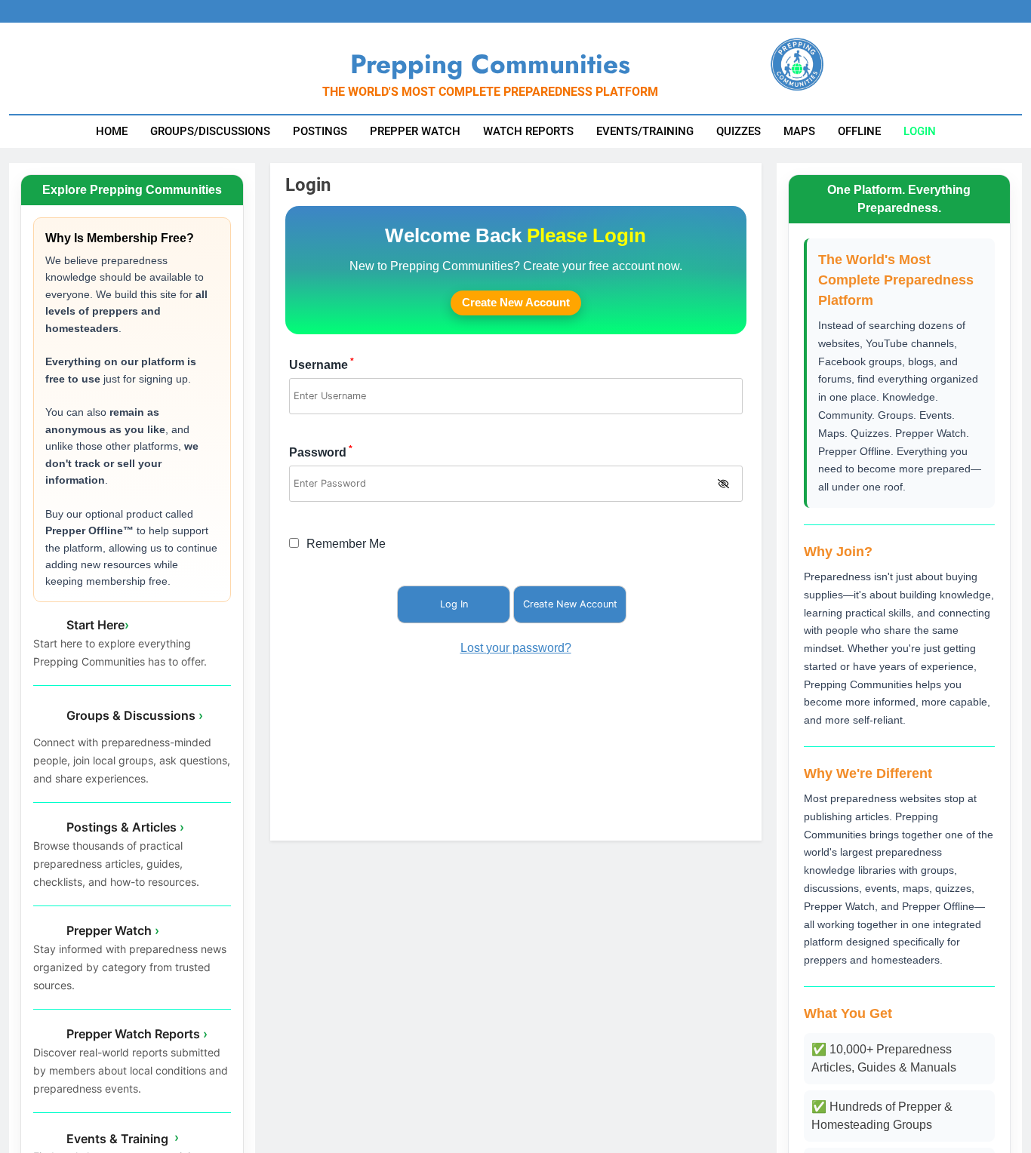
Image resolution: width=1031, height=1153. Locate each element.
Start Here (96, 624)
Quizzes (738, 131)
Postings (320, 131)
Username (321, 364)
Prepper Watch (415, 131)
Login (919, 131)
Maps (799, 131)
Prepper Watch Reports (135, 1033)
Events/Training (645, 131)
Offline (859, 131)
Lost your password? (515, 647)
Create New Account (516, 302)
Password (320, 452)
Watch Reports (528, 131)
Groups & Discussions (133, 715)
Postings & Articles (123, 826)
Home (112, 131)
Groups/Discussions (210, 131)
